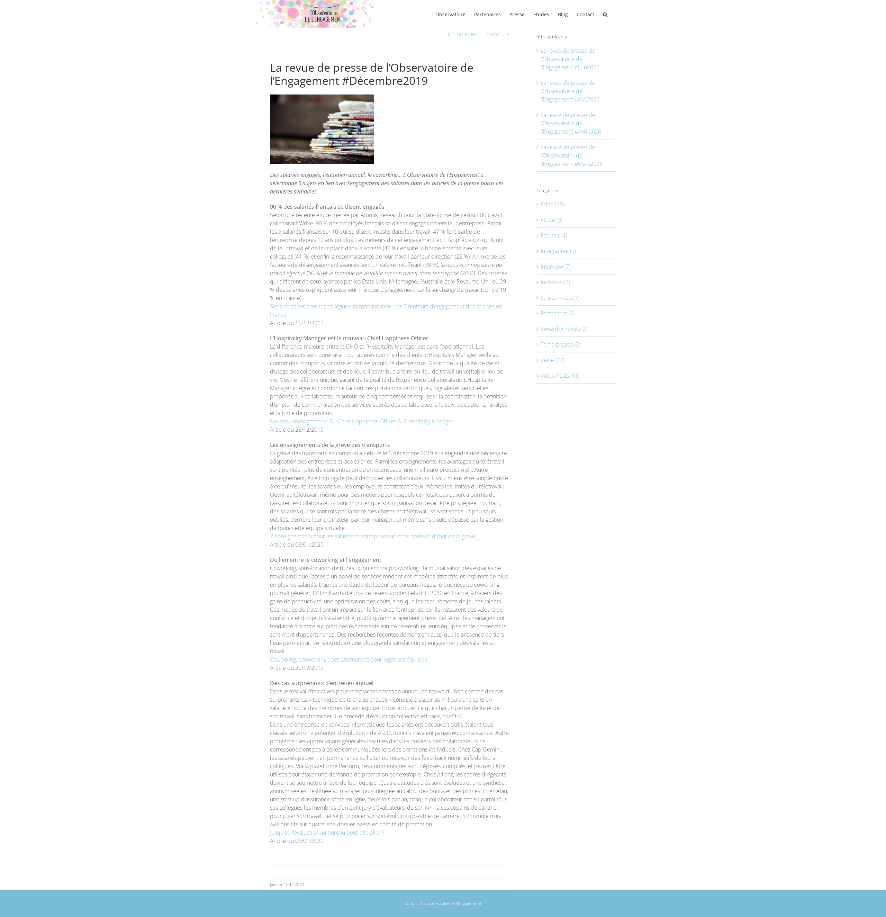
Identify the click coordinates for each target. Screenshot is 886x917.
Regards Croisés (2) (564, 329)
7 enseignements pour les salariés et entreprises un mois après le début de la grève (372, 536)
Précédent (466, 34)
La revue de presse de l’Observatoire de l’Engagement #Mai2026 (570, 91)
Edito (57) (552, 204)
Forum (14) (554, 235)
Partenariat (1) (558, 313)
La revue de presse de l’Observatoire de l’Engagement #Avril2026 (571, 123)
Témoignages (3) (560, 344)
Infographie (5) (558, 251)
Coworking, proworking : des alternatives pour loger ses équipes (348, 659)
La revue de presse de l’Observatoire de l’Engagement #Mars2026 (572, 155)
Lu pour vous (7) (560, 298)
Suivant (494, 34)
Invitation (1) (555, 282)
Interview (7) (555, 266)
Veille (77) (552, 360)
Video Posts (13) (560, 375)
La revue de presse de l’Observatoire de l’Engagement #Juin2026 (570, 59)
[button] (605, 14)
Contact (412, 903)
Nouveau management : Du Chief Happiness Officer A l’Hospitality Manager (361, 421)
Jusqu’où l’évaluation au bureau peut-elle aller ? (327, 832)
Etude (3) (551, 220)
